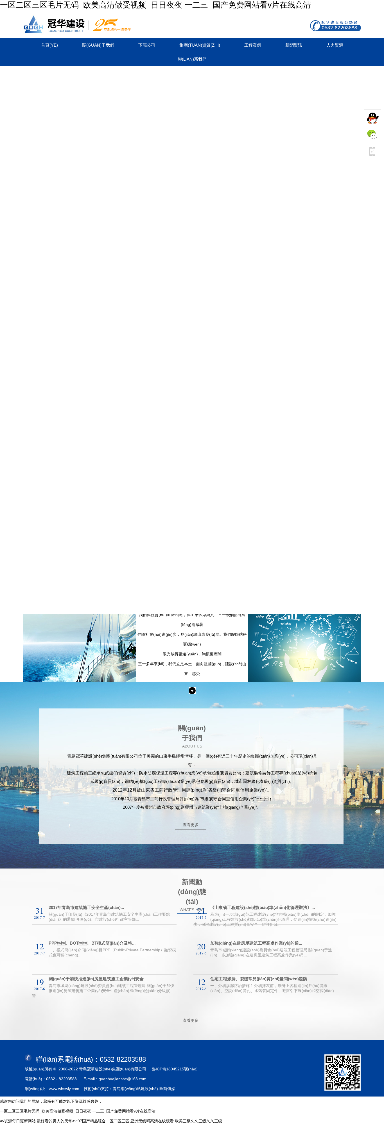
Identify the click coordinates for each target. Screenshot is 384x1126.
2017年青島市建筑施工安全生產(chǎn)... (86, 907)
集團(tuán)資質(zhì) (199, 45)
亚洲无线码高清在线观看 (152, 1121)
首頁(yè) (49, 45)
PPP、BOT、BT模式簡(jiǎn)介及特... (92, 943)
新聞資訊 (293, 45)
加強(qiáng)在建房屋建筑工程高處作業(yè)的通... (256, 943)
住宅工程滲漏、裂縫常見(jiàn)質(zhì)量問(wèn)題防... (260, 978)
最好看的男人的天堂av (56, 1121)
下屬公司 (146, 45)
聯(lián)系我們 (192, 59)
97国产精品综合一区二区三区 (103, 1121)
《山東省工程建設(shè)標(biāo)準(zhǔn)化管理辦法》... (262, 907)
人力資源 (334, 45)
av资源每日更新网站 (18, 1121)
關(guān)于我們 (98, 45)
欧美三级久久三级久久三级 (198, 1121)
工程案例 (252, 45)
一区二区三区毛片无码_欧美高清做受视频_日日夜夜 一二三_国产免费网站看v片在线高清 (155, 5)
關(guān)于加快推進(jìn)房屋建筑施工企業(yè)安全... (98, 978)
